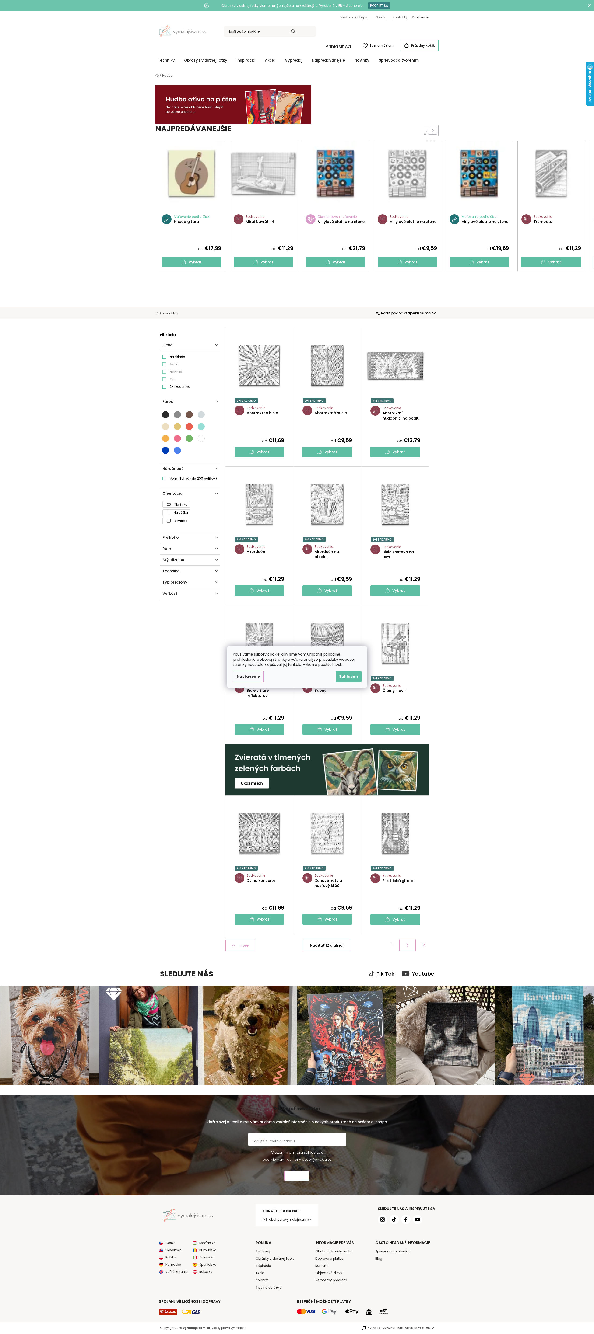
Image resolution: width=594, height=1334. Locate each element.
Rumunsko (207, 1250)
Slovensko (173, 1250)
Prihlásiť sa (338, 46)
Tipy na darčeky (268, 1287)
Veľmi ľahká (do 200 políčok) (193, 478)
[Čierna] (165, 414)
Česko (170, 1242)
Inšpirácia (263, 1265)
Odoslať (297, 1175)
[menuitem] (166, 60)
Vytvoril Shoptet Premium (385, 1328)
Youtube (423, 973)
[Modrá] (165, 450)
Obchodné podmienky (333, 1251)
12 (423, 945)
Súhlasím (348, 676)
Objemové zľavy (328, 1273)
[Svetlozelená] (189, 438)
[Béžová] (177, 426)
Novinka (176, 372)
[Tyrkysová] (201, 426)
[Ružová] (177, 438)
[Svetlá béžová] (165, 426)
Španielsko (207, 1264)
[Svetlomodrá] (177, 450)
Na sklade (177, 357)
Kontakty (400, 17)
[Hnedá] (189, 414)
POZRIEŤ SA (379, 5)
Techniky (263, 1251)
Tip (172, 379)
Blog (378, 1258)
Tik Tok (385, 973)
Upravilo (419, 1328)
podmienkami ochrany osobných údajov (297, 1159)
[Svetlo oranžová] (165, 438)
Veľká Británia (176, 1271)
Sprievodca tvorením (392, 1251)
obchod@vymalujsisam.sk (290, 1219)
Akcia (174, 364)
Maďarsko (207, 1242)
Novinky (262, 1280)
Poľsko (170, 1257)
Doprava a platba (329, 1258)
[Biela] (201, 438)
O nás (380, 17)
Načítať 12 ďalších (327, 945)
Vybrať (195, 262)
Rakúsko (205, 1271)
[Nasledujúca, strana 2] (407, 945)
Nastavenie (248, 676)
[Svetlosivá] (201, 414)
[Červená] (189, 426)
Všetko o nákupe (353, 17)
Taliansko (206, 1257)
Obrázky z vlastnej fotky (275, 1258)
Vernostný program (331, 1280)
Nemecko (173, 1264)
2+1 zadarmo (180, 387)
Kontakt (321, 1265)
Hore (244, 945)
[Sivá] (177, 414)
